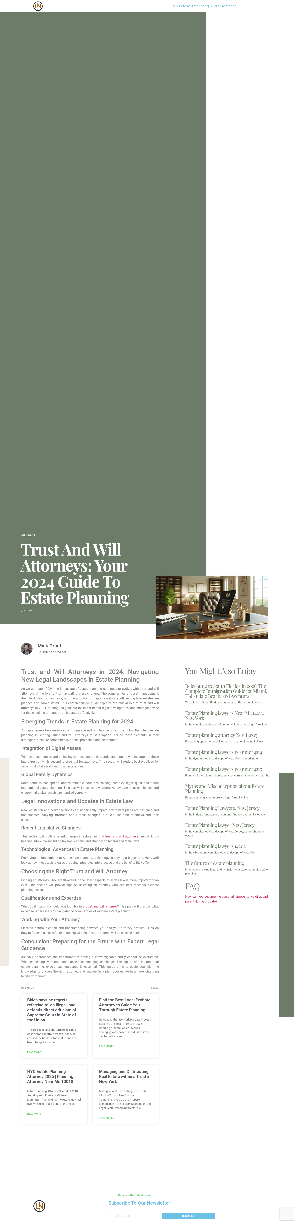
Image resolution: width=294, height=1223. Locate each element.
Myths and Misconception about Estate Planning (224, 788)
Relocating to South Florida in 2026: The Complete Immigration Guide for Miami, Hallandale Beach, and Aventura (226, 691)
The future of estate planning (214, 863)
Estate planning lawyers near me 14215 (223, 769)
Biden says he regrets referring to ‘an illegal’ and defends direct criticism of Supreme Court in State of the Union (51, 1010)
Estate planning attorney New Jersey (221, 735)
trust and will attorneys (121, 836)
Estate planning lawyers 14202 (215, 846)
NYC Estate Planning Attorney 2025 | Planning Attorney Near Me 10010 (50, 1076)
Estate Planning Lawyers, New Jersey (222, 808)
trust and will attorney (101, 906)
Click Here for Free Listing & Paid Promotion (204, 6)
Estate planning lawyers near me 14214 (223, 752)
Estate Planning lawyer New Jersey (220, 825)
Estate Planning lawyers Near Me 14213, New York (224, 715)
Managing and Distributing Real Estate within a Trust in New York (125, 1076)
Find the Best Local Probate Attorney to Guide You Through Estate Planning (124, 1005)
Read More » (35, 1052)
